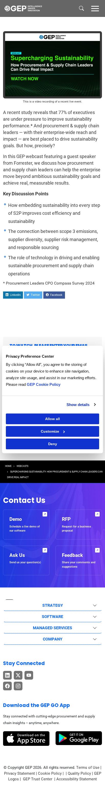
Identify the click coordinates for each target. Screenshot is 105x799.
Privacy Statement (19, 773)
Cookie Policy (50, 773)
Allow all (52, 419)
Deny (52, 444)
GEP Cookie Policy (43, 384)
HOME (8, 466)
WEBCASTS (22, 466)
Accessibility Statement (76, 779)
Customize (50, 431)
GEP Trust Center (38, 779)
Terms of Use (87, 767)
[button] (95, 8)
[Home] (23, 8)
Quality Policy (79, 773)
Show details (78, 404)
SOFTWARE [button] (52, 616)
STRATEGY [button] (52, 605)
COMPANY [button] (52, 639)
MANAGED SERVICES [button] (52, 627)
